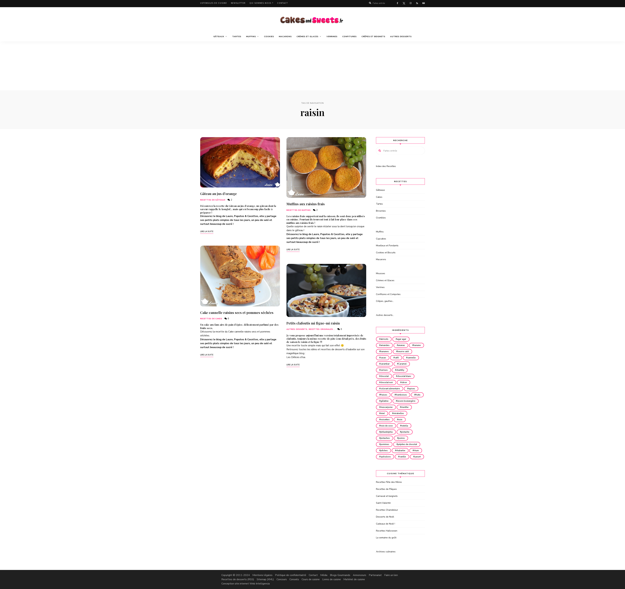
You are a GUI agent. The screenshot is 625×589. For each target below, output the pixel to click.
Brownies (381, 210)
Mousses (380, 273)
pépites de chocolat (407, 444)
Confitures (349, 36)
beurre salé (403, 351)
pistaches (385, 438)
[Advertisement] (312, 66)
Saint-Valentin (383, 502)
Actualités (423, 3)
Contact (282, 3)
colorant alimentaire (390, 388)
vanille (402, 456)
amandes (385, 345)
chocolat (385, 376)
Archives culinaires (386, 551)
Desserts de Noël (385, 516)
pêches (384, 450)
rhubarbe (400, 450)
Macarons (285, 36)
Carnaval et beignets (387, 496)
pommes (385, 444)
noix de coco (387, 425)
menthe (405, 407)
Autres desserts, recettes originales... (310, 329)
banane (417, 345)
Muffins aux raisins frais (305, 203)
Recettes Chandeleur (387, 509)
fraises (384, 394)
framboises (401, 394)
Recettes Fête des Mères (389, 482)
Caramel (402, 363)
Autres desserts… (385, 315)
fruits (418, 394)
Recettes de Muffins (298, 210)
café (397, 357)
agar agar (401, 339)
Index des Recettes (386, 166)
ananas (401, 345)
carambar (385, 363)
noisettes (385, 419)
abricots (384, 339)
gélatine (385, 401)
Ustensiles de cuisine (213, 3)
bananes (385, 351)
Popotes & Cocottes (246, 216)
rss (417, 3)
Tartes (236, 36)
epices (412, 388)
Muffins (380, 231)
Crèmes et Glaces (385, 280)
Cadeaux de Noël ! (385, 523)
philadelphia (387, 432)
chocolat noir (387, 382)
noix (400, 419)
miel (383, 413)
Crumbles (381, 217)
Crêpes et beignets (373, 36)
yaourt (418, 456)
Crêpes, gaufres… (385, 301)
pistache (405, 432)
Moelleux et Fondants (387, 245)
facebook (397, 3)
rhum (416, 450)
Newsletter (238, 3)
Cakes (379, 197)
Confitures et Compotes (388, 294)
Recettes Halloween (386, 530)
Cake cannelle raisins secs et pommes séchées (236, 312)
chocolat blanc (404, 376)
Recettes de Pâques (386, 489)
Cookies (269, 36)
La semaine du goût (386, 537)
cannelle (411, 357)
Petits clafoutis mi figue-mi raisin (313, 323)
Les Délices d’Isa (295, 357)
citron (404, 382)
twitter (404, 4)
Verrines (331, 36)
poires (401, 438)
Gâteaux (380, 190)
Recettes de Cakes (211, 318)
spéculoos (386, 456)
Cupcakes (381, 238)
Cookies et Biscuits (386, 252)
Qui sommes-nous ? (261, 3)
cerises (384, 370)
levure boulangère (406, 401)
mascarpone (387, 407)
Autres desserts (401, 36)
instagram (410, 3)
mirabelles (398, 413)
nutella (404, 425)
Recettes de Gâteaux (212, 200)
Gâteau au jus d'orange (218, 193)
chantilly (400, 370)
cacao (383, 357)
